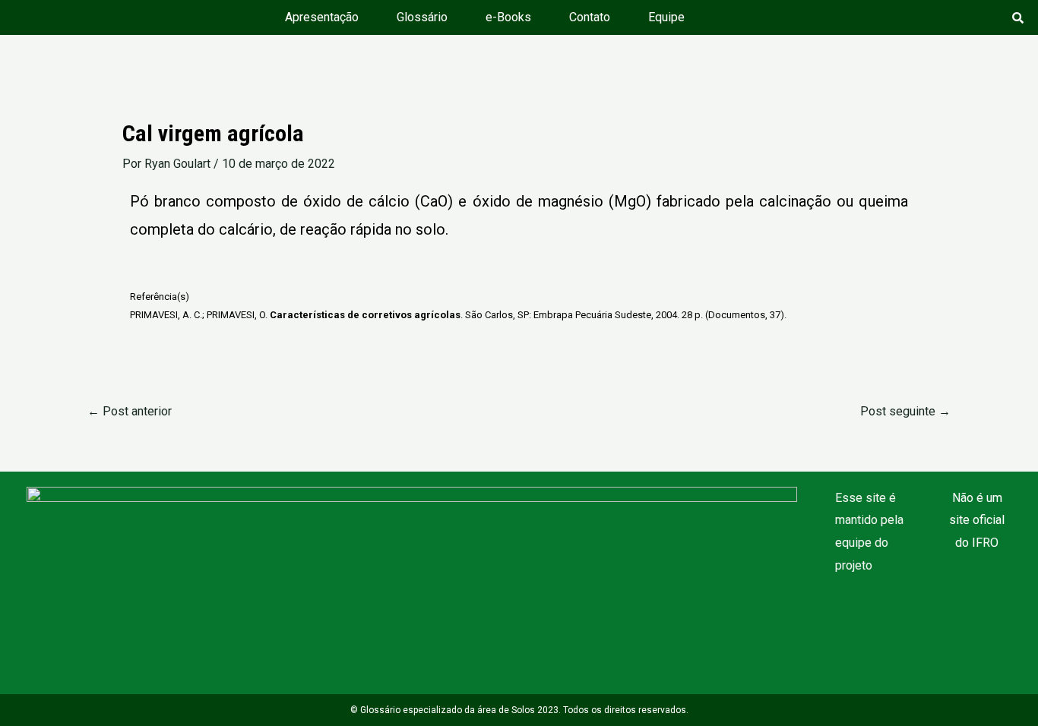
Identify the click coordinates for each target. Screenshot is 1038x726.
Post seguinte (905, 412)
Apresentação (322, 17)
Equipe (666, 17)
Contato (589, 17)
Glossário (422, 17)
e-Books (508, 17)
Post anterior (129, 412)
